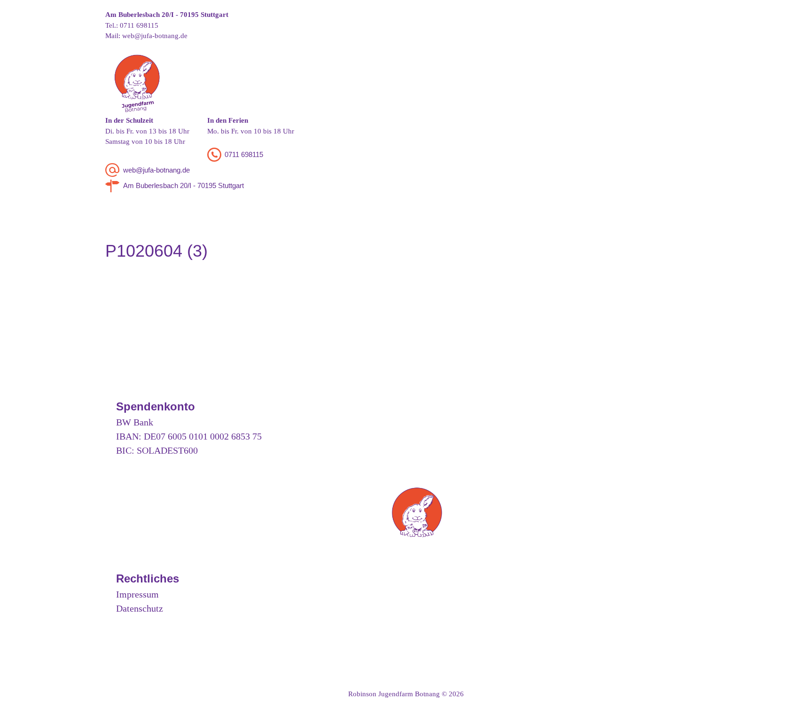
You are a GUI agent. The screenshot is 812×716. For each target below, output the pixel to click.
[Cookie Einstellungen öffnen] (20, 704)
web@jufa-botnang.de (154, 35)
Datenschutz (139, 608)
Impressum (137, 594)
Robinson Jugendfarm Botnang (394, 694)
